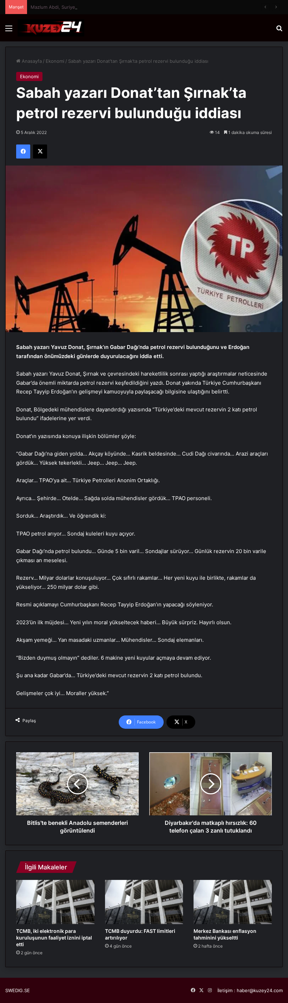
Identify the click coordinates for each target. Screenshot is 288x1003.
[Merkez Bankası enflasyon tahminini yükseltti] (233, 902)
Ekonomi (55, 61)
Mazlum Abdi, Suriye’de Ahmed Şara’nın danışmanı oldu (90, 7)
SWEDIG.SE (17, 990)
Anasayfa (31, 61)
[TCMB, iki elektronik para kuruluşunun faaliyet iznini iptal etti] (55, 902)
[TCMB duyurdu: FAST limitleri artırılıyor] (144, 902)
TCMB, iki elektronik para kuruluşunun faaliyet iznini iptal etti (54, 937)
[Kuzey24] (51, 27)
